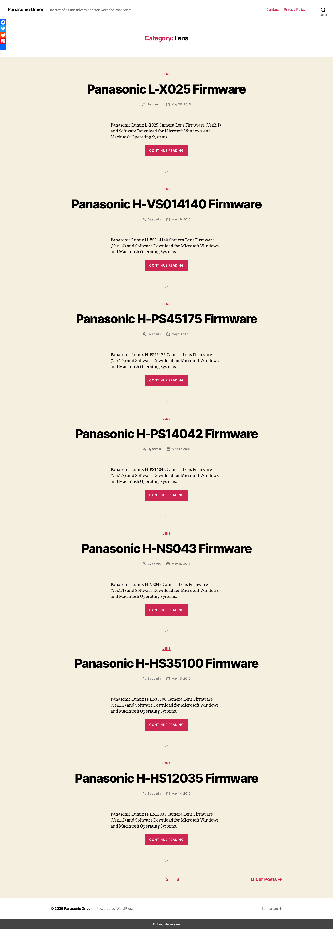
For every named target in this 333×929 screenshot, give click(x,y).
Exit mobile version (166, 924)
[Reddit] (3, 35)
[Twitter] (3, 28)
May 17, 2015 (181, 449)
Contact (272, 10)
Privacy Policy (294, 10)
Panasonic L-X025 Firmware (166, 89)
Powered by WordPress (115, 908)
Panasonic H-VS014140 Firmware (166, 204)
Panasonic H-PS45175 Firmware (166, 318)
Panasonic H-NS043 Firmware (166, 548)
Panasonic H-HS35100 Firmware (166, 663)
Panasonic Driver (25, 9)
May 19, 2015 (181, 219)
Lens (166, 74)
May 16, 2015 (181, 564)
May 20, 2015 (181, 104)
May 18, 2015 (181, 334)
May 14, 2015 (181, 793)
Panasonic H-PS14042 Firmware (166, 433)
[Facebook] (3, 22)
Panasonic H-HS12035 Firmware (166, 778)
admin (156, 104)
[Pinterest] (3, 41)
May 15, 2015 (181, 678)
